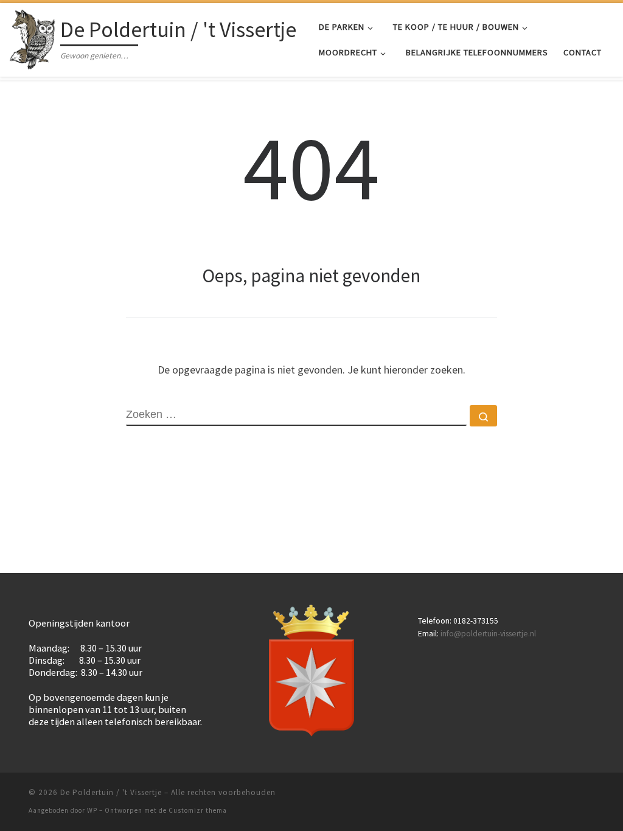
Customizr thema (198, 810)
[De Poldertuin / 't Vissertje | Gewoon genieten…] (32, 37)
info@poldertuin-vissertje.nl (488, 633)
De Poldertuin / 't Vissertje (111, 792)
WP (92, 810)
